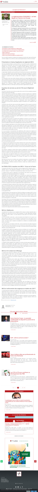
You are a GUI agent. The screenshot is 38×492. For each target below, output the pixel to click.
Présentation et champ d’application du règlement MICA (12, 48)
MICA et (6, 52)
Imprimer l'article (32, 42)
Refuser (35, 491)
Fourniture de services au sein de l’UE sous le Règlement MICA (13, 49)
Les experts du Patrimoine (18, 9)
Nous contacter (19, 483)
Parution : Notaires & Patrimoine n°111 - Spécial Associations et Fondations (17, 424)
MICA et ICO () (9, 53)
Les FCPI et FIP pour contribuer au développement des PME (20, 373)
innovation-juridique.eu (4, 479)
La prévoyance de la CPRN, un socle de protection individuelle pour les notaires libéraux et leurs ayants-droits (18, 401)
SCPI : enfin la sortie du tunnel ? (19, 338)
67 (20, 313)
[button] (34, 1)
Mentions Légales (9, 488)
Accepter (32, 491)
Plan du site (30, 488)
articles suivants (24, 313)
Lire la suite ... (13, 329)
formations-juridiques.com (5, 480)
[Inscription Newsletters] (16, 487)
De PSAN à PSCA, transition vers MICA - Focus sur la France (13, 51)
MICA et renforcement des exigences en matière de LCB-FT (13, 55)
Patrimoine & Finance (9, 12)
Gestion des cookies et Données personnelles (20, 488)
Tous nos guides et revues (5, 481)
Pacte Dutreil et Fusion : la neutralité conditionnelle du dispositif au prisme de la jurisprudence (22, 319)
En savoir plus (28, 491)
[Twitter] (20, 487)
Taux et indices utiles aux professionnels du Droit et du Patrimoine (22, 355)
